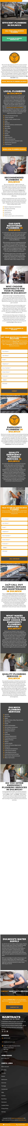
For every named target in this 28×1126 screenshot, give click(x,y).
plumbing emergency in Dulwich (14, 107)
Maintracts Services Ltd (17, 1118)
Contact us (4, 914)
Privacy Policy (4, 1108)
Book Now (3, 1099)
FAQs (2, 1092)
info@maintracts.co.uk (9, 1042)
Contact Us (7, 1124)
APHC (8, 794)
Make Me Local (22, 1120)
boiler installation (15, 872)
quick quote (5, 844)
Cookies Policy (5, 1105)
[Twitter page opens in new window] (5, 1031)
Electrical (3, 1082)
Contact (3, 1095)
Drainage (3, 1086)
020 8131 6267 (12, 853)
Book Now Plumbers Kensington (14, 39)
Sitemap (3, 1111)
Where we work (5, 1066)
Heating (3, 1073)
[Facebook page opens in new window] (2, 1031)
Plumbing (3, 1070)
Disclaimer (4, 1102)
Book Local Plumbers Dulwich (14, 149)
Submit (14, 391)
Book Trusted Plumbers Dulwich (14, 81)
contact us (21, 190)
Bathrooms (4, 1079)
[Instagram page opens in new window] (7, 1031)
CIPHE (17, 794)
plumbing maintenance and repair (15, 594)
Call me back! (14, 559)
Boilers (3, 1076)
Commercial (4, 1089)
